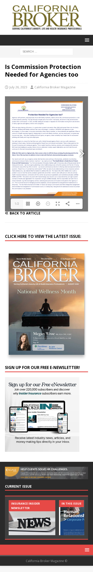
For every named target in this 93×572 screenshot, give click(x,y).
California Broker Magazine (55, 87)
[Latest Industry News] (32, 517)
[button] (86, 40)
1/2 (17, 204)
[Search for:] (46, 51)
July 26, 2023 (18, 87)
